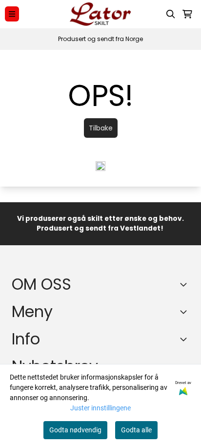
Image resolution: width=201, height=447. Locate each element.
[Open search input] (170, 14)
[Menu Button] (12, 13)
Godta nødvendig (75, 430)
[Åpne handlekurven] (187, 14)
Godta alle (136, 430)
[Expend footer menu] (185, 312)
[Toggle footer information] (185, 284)
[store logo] (100, 14)
